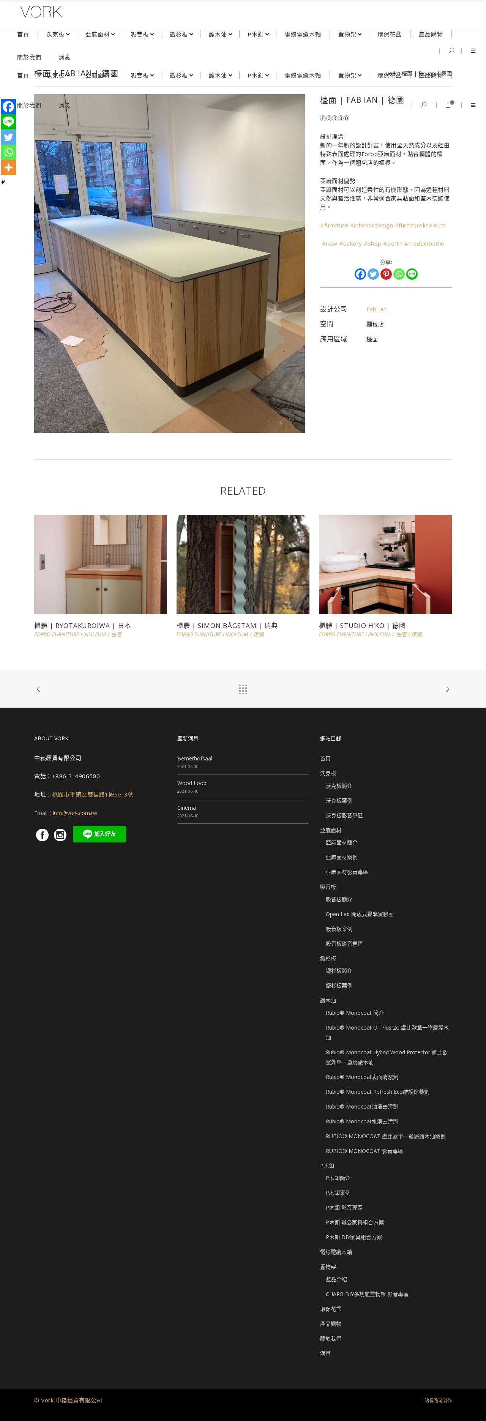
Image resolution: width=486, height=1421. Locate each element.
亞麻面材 (330, 830)
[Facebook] (360, 274)
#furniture (334, 225)
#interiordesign (371, 225)
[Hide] (3, 182)
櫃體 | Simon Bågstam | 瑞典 (227, 625)
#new (330, 243)
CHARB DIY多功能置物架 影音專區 (367, 1294)
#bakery (350, 243)
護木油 (328, 1000)
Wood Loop (192, 783)
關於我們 (330, 1338)
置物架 (328, 1266)
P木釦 (327, 1165)
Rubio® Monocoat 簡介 (355, 1012)
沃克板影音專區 (344, 815)
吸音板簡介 (339, 899)
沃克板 (328, 773)
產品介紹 (336, 1279)
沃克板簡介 (339, 785)
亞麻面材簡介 (342, 842)
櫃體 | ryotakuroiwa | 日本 (82, 625)
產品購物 (330, 1323)
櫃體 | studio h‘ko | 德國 (362, 625)
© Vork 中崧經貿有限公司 (68, 1400)
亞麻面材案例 (342, 857)
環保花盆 (330, 1308)
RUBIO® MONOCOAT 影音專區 (364, 1150)
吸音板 (328, 886)
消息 (325, 1353)
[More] (8, 167)
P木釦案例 (338, 1192)
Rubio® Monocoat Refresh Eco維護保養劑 (377, 1091)
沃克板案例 (339, 800)
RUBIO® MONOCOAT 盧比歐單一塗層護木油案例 (386, 1136)
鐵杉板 (328, 958)
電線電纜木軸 (336, 1251)
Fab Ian (376, 309)
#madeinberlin (424, 243)
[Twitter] (373, 274)
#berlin (393, 243)
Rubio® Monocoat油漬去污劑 (362, 1106)
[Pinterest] (386, 274)
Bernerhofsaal (194, 758)
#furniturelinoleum (420, 225)
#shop (373, 243)
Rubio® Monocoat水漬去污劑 (362, 1121)
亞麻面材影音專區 (347, 871)
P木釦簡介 (338, 1177)
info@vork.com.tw (75, 813)
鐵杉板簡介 (339, 970)
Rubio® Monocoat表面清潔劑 (362, 1076)
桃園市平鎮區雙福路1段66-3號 (93, 794)
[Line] (412, 274)
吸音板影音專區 (344, 943)
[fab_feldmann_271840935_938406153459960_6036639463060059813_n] (169, 263)
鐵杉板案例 (339, 985)
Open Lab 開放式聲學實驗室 (360, 914)
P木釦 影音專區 (344, 1207)
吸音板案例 (339, 928)
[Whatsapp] (399, 274)
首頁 (325, 758)
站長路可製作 (438, 1400)
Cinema (186, 807)
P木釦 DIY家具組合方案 (354, 1237)
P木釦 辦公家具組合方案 (355, 1222)
